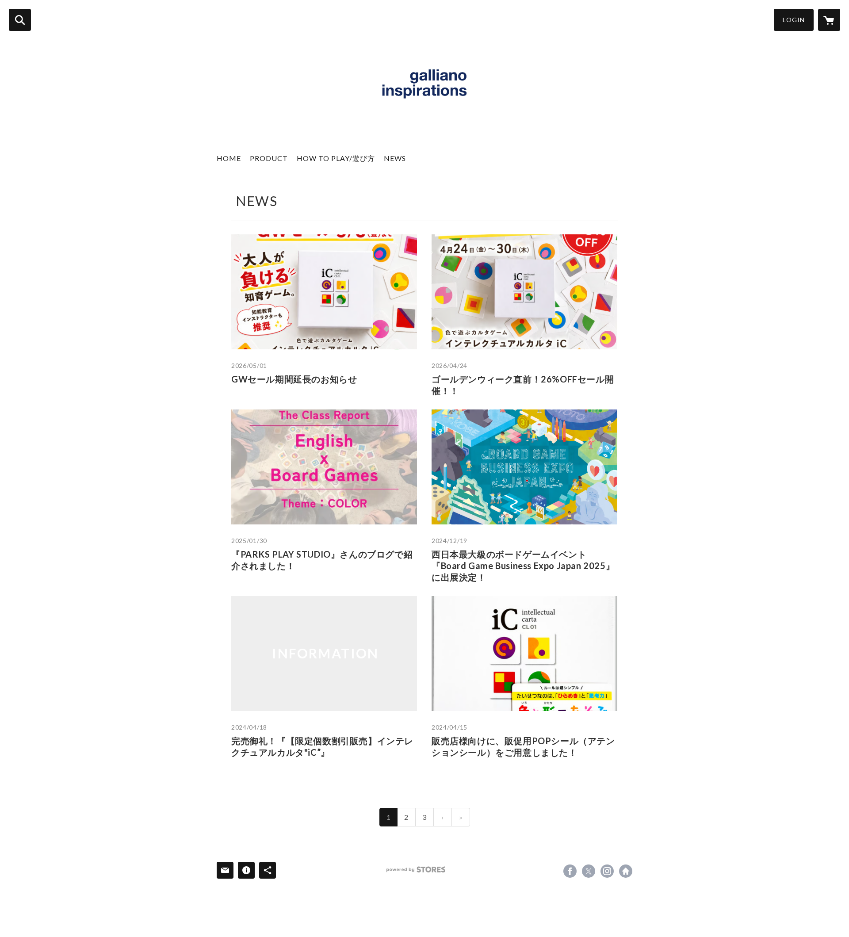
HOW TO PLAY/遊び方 (336, 158)
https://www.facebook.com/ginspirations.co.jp (570, 871)
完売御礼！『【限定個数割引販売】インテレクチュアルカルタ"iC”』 (322, 746)
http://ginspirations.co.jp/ (625, 871)
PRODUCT (269, 158)
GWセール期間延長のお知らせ (294, 379)
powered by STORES (416, 869)
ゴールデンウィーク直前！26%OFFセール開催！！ (523, 385)
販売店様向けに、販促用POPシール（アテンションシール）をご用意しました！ (523, 746)
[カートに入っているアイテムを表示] (829, 20)
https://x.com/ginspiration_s (588, 871)
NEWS (395, 158)
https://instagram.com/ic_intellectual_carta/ (607, 871)
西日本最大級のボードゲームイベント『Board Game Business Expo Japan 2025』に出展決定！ (523, 565)
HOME (229, 158)
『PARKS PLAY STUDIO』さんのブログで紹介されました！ (322, 560)
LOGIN (794, 19)
